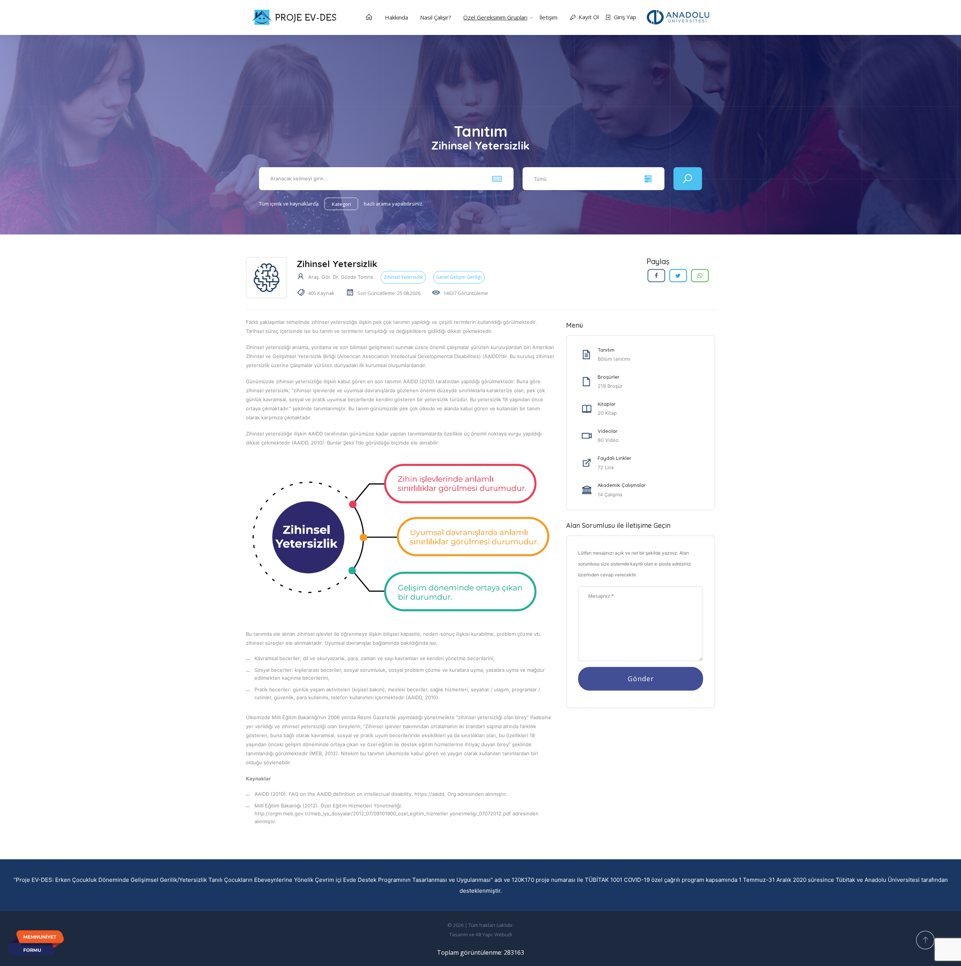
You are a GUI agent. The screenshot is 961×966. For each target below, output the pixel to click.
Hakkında (396, 17)
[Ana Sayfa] (369, 18)
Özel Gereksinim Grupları (495, 17)
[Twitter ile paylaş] (678, 275)
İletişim (548, 17)
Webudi (503, 934)
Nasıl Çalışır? (435, 17)
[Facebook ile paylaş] (656, 275)
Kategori (341, 204)
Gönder (641, 678)
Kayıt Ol (588, 17)
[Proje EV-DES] (677, 17)
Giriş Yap (625, 17)
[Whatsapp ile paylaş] (700, 275)
